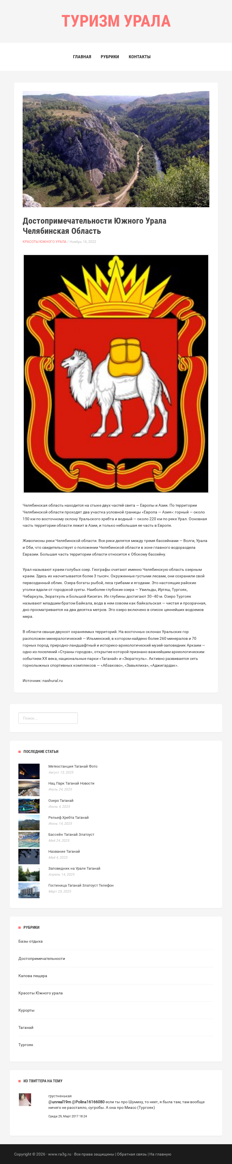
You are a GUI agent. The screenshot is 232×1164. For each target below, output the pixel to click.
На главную (160, 1154)
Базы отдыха (30, 941)
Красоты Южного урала (44, 242)
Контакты (140, 56)
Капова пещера (32, 975)
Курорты (26, 1010)
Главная (82, 56)
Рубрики (110, 56)
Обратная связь (132, 1154)
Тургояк (25, 1044)
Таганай (25, 1027)
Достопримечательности (41, 958)
